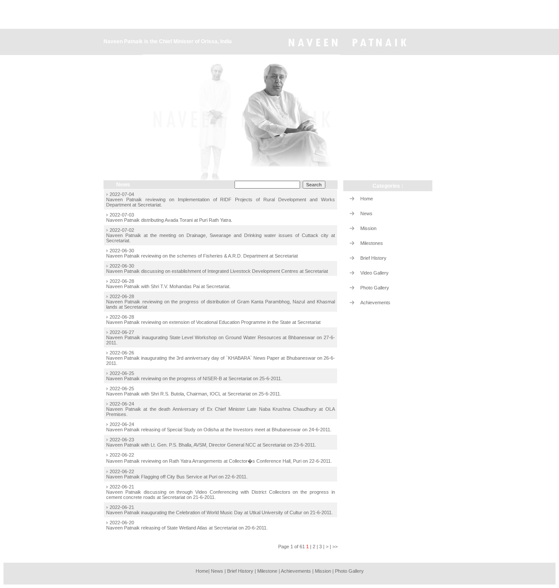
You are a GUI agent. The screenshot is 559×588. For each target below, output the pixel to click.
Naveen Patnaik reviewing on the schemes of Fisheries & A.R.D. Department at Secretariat (202, 255)
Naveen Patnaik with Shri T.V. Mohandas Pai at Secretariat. (168, 286)
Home (366, 198)
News (366, 213)
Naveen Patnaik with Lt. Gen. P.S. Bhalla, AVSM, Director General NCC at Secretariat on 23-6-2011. (211, 444)
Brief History (373, 258)
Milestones (371, 243)
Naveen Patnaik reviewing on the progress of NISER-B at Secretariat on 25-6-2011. (194, 378)
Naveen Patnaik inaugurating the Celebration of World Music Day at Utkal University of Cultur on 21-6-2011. (219, 512)
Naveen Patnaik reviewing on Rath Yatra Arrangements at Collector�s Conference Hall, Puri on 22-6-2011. (219, 461)
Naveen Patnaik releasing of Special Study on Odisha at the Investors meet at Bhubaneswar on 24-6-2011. (218, 429)
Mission (368, 228)
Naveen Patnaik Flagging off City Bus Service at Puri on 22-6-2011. (177, 476)
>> (335, 546)
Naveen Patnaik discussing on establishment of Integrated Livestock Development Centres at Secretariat (217, 271)
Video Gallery (374, 272)
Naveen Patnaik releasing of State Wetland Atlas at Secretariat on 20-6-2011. (187, 527)
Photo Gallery (374, 287)
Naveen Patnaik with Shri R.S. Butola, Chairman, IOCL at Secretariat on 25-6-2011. (193, 393)
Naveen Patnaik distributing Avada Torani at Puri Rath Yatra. (169, 220)
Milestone (267, 571)
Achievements (375, 302)
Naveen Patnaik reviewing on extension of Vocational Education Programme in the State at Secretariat (213, 322)
